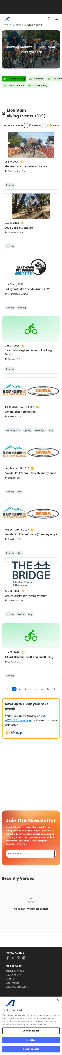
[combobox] (13, 125)
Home (5, 24)
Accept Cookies (31, 1049)
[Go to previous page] (7, 689)
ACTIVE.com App (15, 971)
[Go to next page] (54, 689)
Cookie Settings (31, 1030)
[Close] (57, 999)
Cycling (16, 24)
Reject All (31, 1039)
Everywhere (32, 52)
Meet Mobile (12, 982)
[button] (35, 125)
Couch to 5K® (13, 975)
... (42, 689)
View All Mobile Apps (17, 986)
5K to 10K (10, 978)
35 (47, 689)
